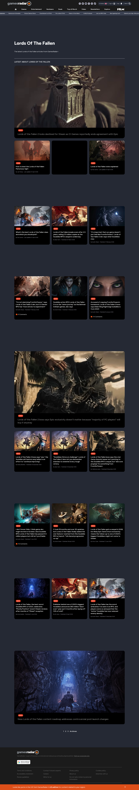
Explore (107, 9)
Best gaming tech (115, 13)
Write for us (47, 777)
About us (73, 774)
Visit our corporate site (81, 756)
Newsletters (95, 9)
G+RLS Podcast (87, 13)
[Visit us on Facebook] (89, 3)
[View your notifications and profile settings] (121, 3)
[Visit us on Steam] (95, 3)
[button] (127, 4)
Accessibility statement (25, 774)
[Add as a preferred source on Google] (23, 762)
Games (23, 9)
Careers (46, 774)
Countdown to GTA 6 (46, 13)
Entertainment (36, 9)
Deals (60, 9)
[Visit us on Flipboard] (83, 3)
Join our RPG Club (101, 13)
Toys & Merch (72, 9)
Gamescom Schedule (14, 13)
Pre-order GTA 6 (60, 13)
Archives (73, 731)
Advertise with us (102, 774)
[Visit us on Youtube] (86, 3)
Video (84, 9)
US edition (54, 787)
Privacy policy (74, 771)
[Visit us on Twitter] (80, 3)
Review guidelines (23, 777)
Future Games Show (30, 13)
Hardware (50, 9)
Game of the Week (74, 13)
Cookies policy (101, 771)
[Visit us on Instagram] (92, 3)
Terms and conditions (24, 771)
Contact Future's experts (52, 771)
